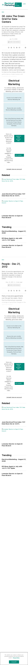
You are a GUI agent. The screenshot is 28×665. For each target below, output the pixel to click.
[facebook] (8, 47)
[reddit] (16, 47)
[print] (25, 47)
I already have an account (14, 169)
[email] (19, 47)
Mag (3, 12)
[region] (14, 658)
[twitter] (14, 47)
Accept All (14, 661)
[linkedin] (11, 47)
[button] (3, 5)
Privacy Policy (16, 657)
